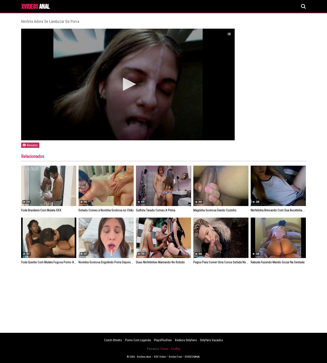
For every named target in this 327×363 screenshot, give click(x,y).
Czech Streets (113, 340)
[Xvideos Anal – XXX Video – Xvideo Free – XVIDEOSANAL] (35, 7)
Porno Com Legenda (138, 340)
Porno (164, 349)
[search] (303, 6)
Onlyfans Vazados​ (211, 340)
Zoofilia (175, 349)
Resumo (32, 145)
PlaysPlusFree (163, 340)
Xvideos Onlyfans (186, 340)
